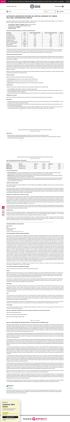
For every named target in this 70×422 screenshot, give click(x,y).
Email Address (5, 412)
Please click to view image (35, 131)
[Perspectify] (3, 210)
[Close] (18, 401)
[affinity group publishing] (3, 212)
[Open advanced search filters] (57, 11)
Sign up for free (10, 417)
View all (67, 1)
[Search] (55, 11)
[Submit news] (3, 207)
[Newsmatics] (3, 214)
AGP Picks (3, 1)
